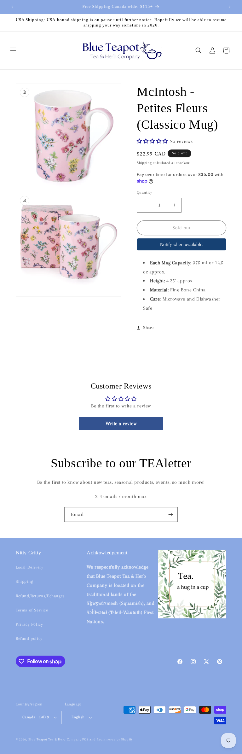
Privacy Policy (29, 624)
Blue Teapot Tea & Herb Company (54, 739)
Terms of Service (32, 610)
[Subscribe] (170, 514)
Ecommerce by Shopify (115, 739)
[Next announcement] (230, 7)
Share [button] (148, 327)
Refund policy (29, 638)
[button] (13, 50)
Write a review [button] (121, 423)
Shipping (144, 163)
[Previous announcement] (12, 7)
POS (85, 739)
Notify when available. (181, 244)
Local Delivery (29, 567)
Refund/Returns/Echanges (40, 595)
